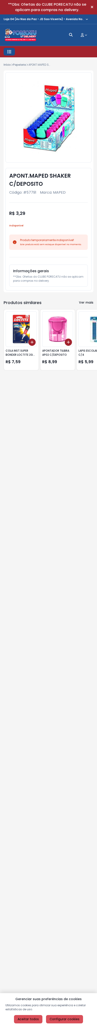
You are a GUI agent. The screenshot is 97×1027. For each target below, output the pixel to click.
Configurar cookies (64, 1019)
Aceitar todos (28, 1019)
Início (7, 65)
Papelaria (19, 65)
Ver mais (86, 302)
